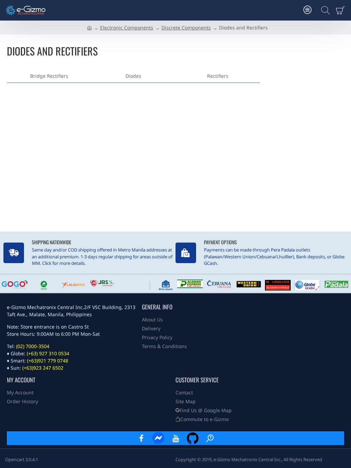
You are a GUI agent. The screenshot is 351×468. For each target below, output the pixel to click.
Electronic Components (126, 27)
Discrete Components (186, 27)
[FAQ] (210, 438)
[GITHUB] (192, 438)
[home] (89, 27)
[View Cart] (341, 10)
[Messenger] (158, 438)
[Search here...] (323, 10)
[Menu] (307, 10)
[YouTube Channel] (175, 438)
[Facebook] (141, 438)
